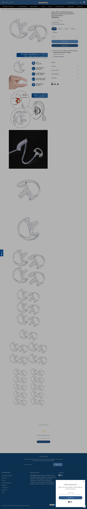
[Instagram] (71, 502)
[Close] (83, 481)
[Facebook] (69, 502)
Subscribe (70, 497)
